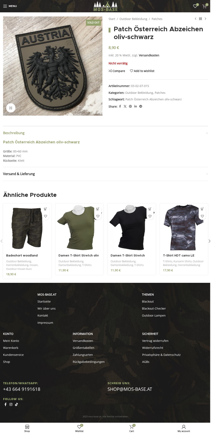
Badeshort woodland (22, 255)
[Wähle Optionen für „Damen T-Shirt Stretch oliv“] (97, 209)
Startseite (44, 301)
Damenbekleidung (70, 265)
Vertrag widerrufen (155, 341)
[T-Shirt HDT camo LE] (184, 227)
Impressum (45, 323)
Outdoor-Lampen (154, 315)
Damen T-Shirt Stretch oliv (79, 255)
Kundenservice (13, 355)
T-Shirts (86, 265)
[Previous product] (195, 18)
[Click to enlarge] (10, 108)
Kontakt (43, 315)
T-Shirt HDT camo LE (178, 255)
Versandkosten (149, 55)
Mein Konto (11, 341)
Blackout (148, 301)
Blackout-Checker (154, 308)
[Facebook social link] (119, 106)
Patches (157, 19)
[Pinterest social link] (130, 106)
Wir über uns (47, 308)
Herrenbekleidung (17, 265)
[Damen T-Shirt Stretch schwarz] (132, 227)
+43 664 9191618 (21, 389)
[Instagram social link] (11, 405)
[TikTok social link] (16, 405)
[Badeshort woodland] (27, 227)
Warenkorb (10, 348)
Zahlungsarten (83, 355)
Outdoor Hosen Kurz (19, 269)
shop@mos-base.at (130, 389)
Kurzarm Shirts (182, 261)
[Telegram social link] (140, 106)
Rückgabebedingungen (89, 362)
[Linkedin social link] (135, 106)
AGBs (145, 362)
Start (112, 19)
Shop (6, 362)
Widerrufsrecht (152, 348)
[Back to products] (200, 18)
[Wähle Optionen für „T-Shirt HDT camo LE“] (202, 209)
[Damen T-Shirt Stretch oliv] (79, 227)
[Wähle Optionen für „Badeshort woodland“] (45, 209)
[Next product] (205, 18)
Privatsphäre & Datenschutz (161, 355)
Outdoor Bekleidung (133, 19)
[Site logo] (106, 6)
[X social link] (125, 106)
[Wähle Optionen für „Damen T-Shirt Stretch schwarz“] (150, 209)
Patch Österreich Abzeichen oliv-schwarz (153, 99)
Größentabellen (83, 348)
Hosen (34, 265)
